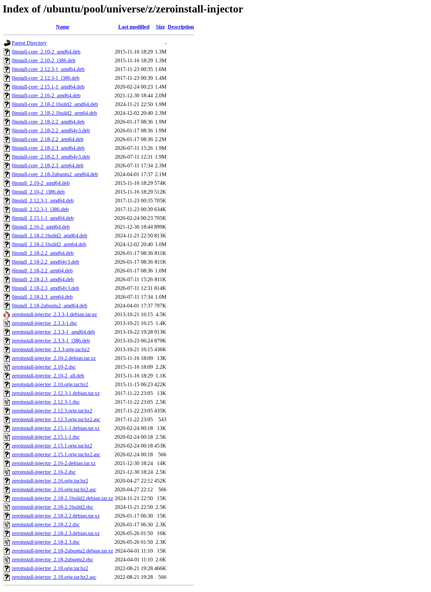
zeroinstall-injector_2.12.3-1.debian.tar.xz (56, 393)
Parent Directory (29, 43)
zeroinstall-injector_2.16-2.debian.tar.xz (54, 463)
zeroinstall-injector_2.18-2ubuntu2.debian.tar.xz (62, 551)
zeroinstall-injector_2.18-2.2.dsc (46, 524)
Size (160, 27)
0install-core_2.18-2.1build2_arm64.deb (54, 113)
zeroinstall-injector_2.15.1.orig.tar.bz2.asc (56, 454)
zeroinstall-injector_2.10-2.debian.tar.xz (54, 358)
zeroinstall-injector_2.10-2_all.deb (48, 376)
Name (62, 27)
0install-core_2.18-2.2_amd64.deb (48, 122)
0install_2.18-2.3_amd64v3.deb (45, 288)
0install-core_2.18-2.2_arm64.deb (48, 139)
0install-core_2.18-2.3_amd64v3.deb (51, 157)
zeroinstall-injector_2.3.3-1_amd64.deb (53, 332)
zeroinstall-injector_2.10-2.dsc (44, 367)
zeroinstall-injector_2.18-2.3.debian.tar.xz (56, 533)
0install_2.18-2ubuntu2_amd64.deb (49, 305)
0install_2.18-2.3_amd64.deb (43, 279)
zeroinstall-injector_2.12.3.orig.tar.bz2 (52, 411)
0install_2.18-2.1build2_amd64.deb (49, 235)
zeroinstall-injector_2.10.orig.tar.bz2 (50, 384)
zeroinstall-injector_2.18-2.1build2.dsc (52, 507)
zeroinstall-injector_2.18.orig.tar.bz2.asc (54, 577)
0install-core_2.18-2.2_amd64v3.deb (51, 130)
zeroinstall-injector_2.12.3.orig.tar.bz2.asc (56, 419)
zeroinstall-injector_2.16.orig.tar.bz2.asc (54, 489)
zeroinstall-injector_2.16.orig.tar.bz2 (50, 481)
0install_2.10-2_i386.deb (38, 192)
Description (181, 27)
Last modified (134, 27)
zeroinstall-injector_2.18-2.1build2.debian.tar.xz (62, 498)
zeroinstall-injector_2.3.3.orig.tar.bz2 (51, 349)
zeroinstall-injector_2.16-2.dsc (44, 472)
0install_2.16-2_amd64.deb (41, 227)
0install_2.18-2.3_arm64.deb (42, 297)
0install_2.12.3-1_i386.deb (40, 209)
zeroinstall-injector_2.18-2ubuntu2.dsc (52, 559)
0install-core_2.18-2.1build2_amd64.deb (55, 104)
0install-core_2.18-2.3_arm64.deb (48, 165)
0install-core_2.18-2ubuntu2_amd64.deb (55, 174)
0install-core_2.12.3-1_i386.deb (45, 78)
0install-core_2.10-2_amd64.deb (46, 52)
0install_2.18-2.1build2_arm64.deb (49, 244)
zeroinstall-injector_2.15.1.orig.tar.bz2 (52, 446)
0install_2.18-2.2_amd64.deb (43, 253)
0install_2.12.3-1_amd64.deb (43, 200)
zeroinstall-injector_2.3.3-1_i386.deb (51, 340)
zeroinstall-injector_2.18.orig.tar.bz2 (50, 568)
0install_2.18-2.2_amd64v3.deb (45, 262)
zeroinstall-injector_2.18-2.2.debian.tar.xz (56, 516)
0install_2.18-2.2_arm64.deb (42, 270)
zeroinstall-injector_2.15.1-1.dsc (46, 437)
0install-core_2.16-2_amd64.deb (46, 95)
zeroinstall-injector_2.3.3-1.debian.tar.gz (54, 314)
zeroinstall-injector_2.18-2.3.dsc (46, 542)
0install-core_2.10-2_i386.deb (43, 60)
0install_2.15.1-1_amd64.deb (43, 218)
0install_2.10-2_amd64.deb (41, 183)
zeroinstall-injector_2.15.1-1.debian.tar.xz (56, 428)
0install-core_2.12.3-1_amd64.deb (48, 69)
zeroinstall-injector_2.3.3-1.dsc (44, 323)
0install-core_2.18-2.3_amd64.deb (48, 148)
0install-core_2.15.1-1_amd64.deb (48, 87)
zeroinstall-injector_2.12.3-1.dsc (46, 402)
